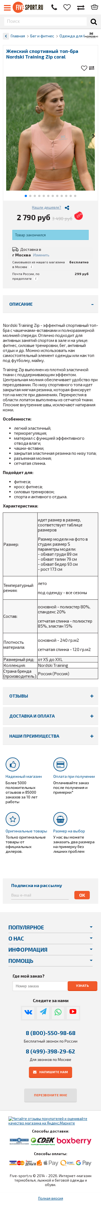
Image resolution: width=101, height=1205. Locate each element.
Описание (21, 304)
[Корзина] (94, 7)
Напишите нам (53, 1072)
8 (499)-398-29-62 (50, 1051)
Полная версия (50, 1198)
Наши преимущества (34, 735)
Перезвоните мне (50, 1095)
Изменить (41, 255)
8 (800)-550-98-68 (50, 1032)
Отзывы (18, 695)
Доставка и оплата (32, 715)
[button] (7, 136)
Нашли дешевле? (46, 207)
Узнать (82, 986)
